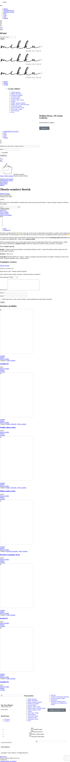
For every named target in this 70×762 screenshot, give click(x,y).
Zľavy (13, 112)
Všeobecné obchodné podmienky (60, 697)
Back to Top (3, 756)
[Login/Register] (1, 25)
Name (2, 293)
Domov (2, 176)
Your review (4, 290)
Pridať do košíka (5, 208)
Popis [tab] (4, 228)
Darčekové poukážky (17, 95)
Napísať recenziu (4, 193)
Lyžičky (13, 101)
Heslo (1, 149)
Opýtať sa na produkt (6, 215)
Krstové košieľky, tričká (17, 107)
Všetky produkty (15, 92)
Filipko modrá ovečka (7, 491)
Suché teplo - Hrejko (16, 109)
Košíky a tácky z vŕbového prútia (20, 104)
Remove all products (10, 761)
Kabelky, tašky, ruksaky (17, 100)
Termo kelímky (15, 110)
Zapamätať (5, 152)
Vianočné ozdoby (16, 97)
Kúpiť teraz (3, 210)
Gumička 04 (4, 682)
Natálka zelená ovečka (8, 427)
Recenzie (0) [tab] (6, 230)
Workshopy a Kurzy (33, 719)
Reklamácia (54, 700)
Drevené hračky (15, 98)
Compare (2, 761)
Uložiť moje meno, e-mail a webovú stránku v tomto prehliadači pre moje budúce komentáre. (27, 299)
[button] (4, 359)
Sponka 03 (4, 618)
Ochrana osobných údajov (58, 698)
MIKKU (2, 185)
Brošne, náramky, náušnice (18, 103)
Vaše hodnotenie (5, 277)
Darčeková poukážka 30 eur (10, 555)
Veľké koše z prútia (16, 106)
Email (2, 296)
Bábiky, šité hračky (16, 93)
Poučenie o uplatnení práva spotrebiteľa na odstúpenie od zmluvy (59, 703)
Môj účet (53, 695)
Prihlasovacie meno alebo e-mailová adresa (11, 146)
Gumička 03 (4, 364)
